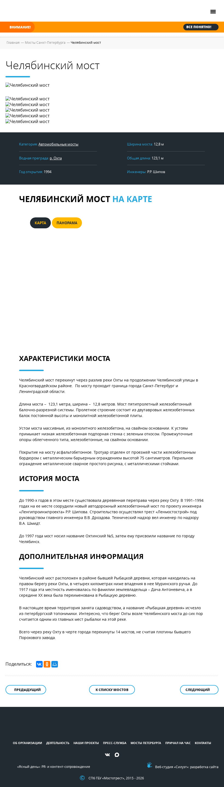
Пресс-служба (114, 743)
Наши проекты (86, 743)
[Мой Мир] (54, 664)
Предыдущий (27, 689)
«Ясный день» (28, 766)
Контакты (203, 743)
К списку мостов (112, 689)
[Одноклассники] (47, 664)
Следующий (197, 689)
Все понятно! (198, 27)
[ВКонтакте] (39, 664)
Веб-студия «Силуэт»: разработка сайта (187, 767)
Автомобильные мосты (58, 144)
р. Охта (56, 158)
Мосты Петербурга (146, 743)
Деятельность (57, 743)
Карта (40, 222)
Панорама (67, 222)
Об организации (27, 743)
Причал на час (178, 743)
